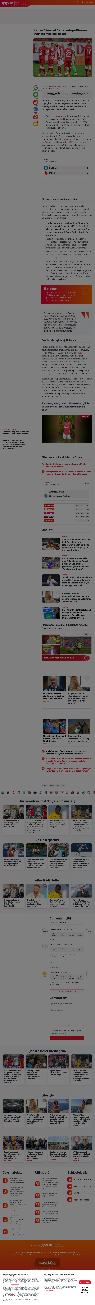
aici (14, 1294)
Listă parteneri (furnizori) (50, 1290)
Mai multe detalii (15, 1284)
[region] (47, 1287)
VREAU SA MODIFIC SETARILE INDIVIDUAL (84, 1290)
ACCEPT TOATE (85, 1282)
